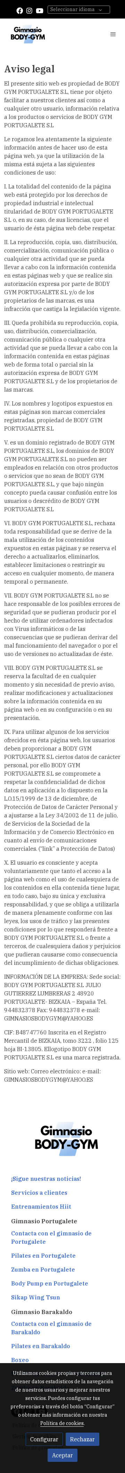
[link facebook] (19, 10)
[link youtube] (39, 10)
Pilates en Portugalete (43, 1255)
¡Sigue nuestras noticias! (46, 1178)
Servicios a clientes (39, 1192)
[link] (28, 34)
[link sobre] (62, 1143)
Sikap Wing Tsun (35, 1297)
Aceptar (62, 1455)
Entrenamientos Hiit (41, 1206)
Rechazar (82, 1439)
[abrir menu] (113, 34)
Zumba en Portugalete (43, 1269)
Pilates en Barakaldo (40, 1346)
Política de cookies (62, 1423)
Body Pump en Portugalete (49, 1283)
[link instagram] (29, 10)
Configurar (44, 1439)
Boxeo (20, 1359)
